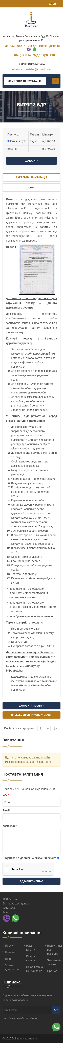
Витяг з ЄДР (18, 141)
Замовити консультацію (24, 81)
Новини (10, 952)
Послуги (10, 945)
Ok (56, 1010)
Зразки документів (11, 967)
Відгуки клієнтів (31, 958)
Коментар (10, 826)
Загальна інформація (31, 177)
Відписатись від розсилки (53, 949)
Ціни (31, 187)
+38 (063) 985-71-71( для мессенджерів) (31, 45)
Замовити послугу (31, 705)
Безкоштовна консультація (32, 714)
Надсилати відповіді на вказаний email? (29, 858)
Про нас (52, 970)
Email (7, 810)
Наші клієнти (30, 947)
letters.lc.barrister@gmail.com (32, 69)
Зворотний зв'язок (53, 962)
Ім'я (6, 795)
